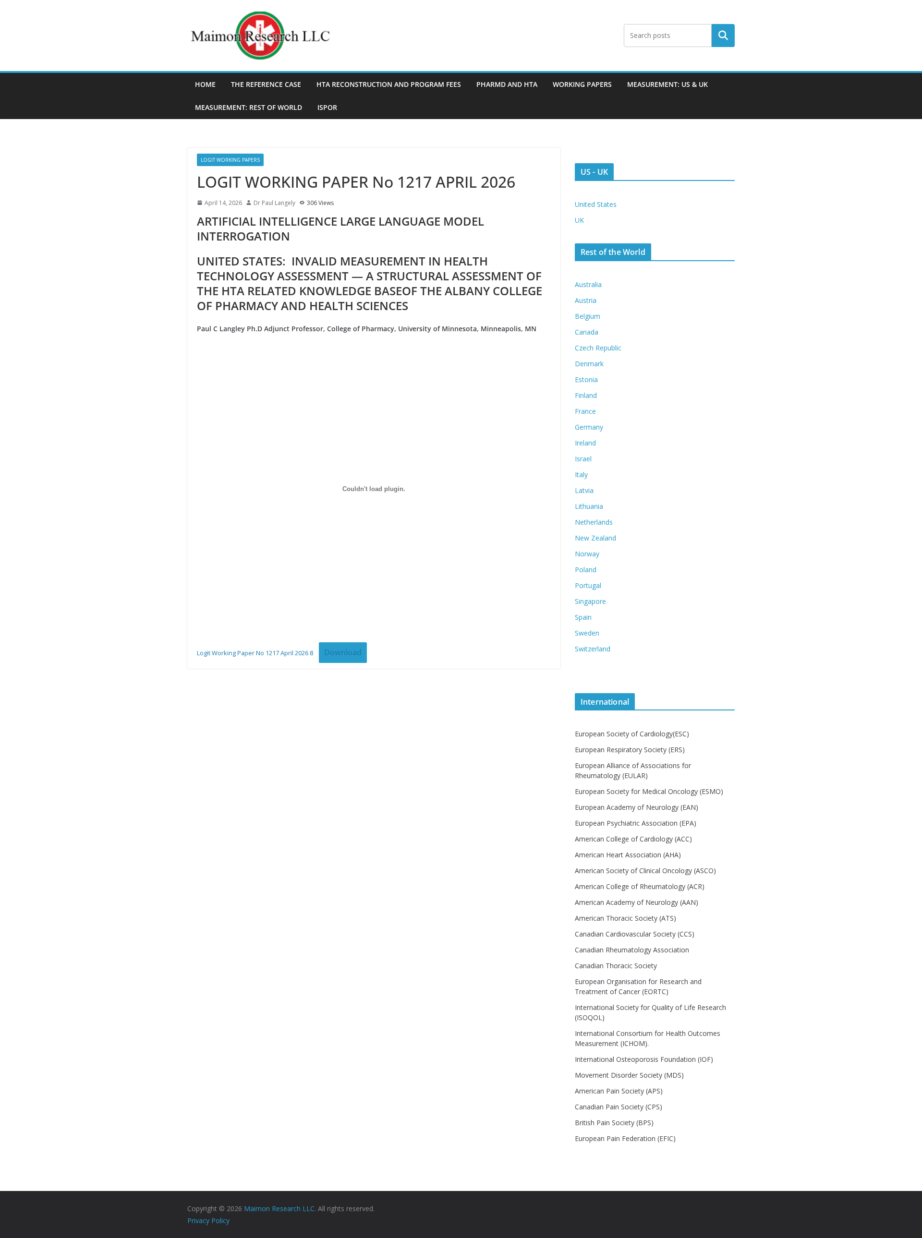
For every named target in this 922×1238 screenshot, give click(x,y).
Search (723, 35)
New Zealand (595, 537)
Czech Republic (598, 347)
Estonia (586, 379)
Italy (581, 474)
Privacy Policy (208, 1220)
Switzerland (592, 648)
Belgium (587, 316)
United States (596, 204)
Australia (588, 284)
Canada (586, 332)
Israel (583, 458)
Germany (589, 427)
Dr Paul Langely (274, 203)
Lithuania (589, 506)
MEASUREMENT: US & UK (667, 84)
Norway (587, 553)
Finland (586, 395)
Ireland (585, 442)
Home (205, 84)
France (585, 411)
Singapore (590, 601)
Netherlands (594, 522)
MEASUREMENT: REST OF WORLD (248, 107)
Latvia (584, 490)
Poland (585, 569)
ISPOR (327, 107)
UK (579, 220)
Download (343, 652)
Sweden (587, 632)
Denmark (589, 363)
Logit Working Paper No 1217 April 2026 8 (255, 653)
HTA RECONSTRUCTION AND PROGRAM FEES (388, 84)
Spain (583, 617)
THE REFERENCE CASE (266, 84)
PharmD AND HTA (506, 84)
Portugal (588, 585)
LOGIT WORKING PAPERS (230, 159)
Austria (585, 300)
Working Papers (582, 84)
